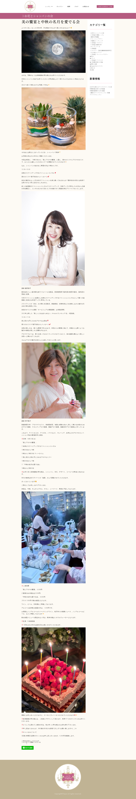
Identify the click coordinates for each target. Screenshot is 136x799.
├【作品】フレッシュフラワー (99, 54)
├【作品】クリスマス (96, 60)
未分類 (92, 70)
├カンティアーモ (95, 46)
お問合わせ (86, 6)
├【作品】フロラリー (96, 43)
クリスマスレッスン (96, 95)
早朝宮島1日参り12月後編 (97, 89)
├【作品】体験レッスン (97, 35)
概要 (68, 6)
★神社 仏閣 (93, 64)
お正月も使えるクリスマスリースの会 (101, 87)
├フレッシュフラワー (96, 39)
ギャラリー (60, 6)
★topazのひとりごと (96, 66)
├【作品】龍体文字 (96, 45)
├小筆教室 (93, 48)
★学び (92, 56)
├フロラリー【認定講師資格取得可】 (101, 50)
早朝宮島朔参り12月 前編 (97, 91)
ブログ (76, 6)
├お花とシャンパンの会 (37, 16)
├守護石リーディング (96, 41)
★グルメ (92, 58)
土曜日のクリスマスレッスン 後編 (100, 93)
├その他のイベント (96, 52)
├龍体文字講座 (94, 37)
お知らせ (92, 68)
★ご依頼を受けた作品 (96, 62)
